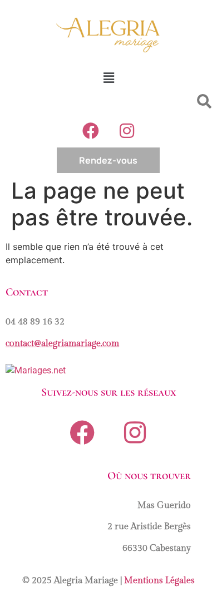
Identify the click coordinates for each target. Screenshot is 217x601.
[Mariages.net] (36, 370)
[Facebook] (90, 130)
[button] (108, 77)
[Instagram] (127, 130)
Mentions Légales (159, 580)
